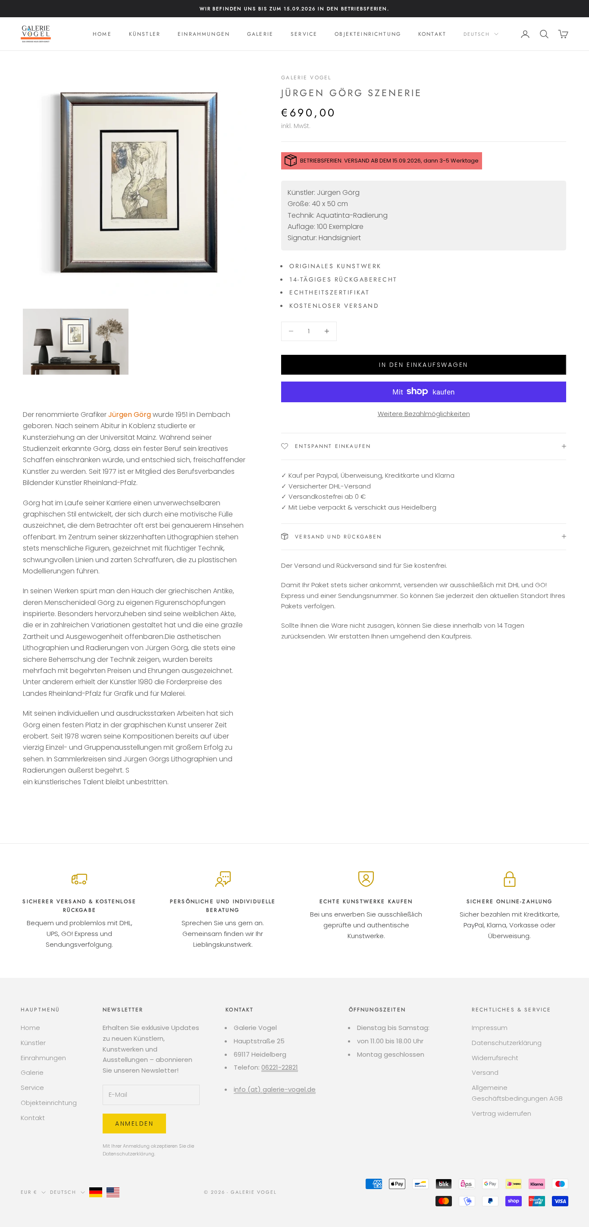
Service (304, 34)
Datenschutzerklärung (128, 1153)
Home (102, 34)
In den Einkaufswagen (423, 364)
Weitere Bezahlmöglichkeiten (424, 413)
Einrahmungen (204, 34)
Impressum (490, 1027)
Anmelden (134, 1123)
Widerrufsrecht (495, 1057)
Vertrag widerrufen (501, 1113)
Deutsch (477, 34)
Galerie (260, 34)
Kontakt (432, 34)
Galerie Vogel (306, 77)
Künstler (144, 34)
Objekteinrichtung (368, 34)
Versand (485, 1072)
